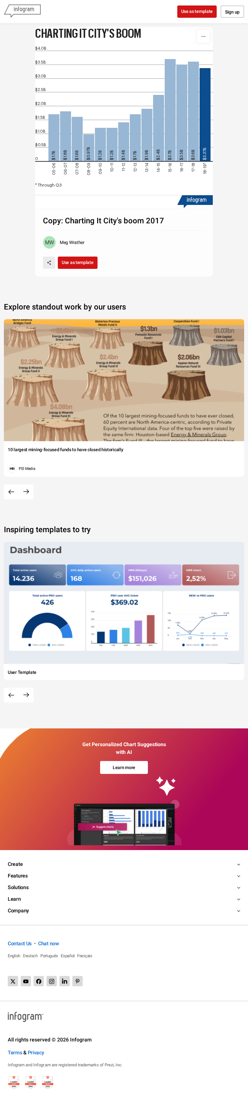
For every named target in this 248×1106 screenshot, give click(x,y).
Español (68, 955)
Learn (14, 899)
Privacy (36, 1053)
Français (84, 955)
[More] (203, 36)
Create (15, 864)
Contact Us (20, 943)
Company (18, 911)
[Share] (49, 263)
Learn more (124, 767)
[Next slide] (26, 492)
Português (49, 955)
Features (18, 876)
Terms (15, 1053)
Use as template (197, 11)
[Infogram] (22, 12)
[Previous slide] (11, 492)
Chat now (48, 943)
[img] (53, 137)
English (14, 955)
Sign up (232, 12)
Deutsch (30, 955)
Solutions (18, 887)
